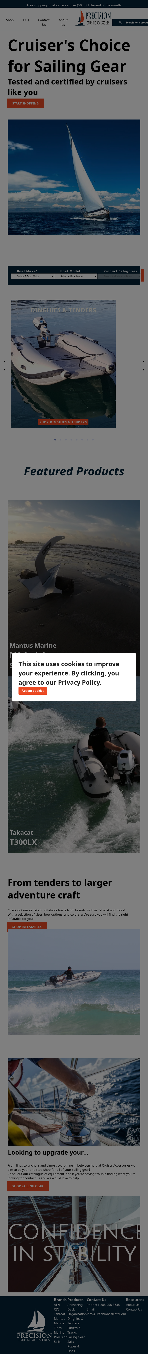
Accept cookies (33, 690)
